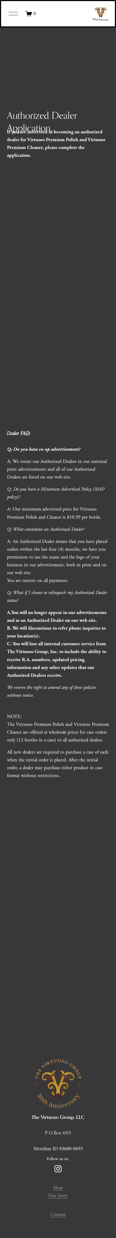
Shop (58, 1188)
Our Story (58, 1195)
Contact (58, 1214)
